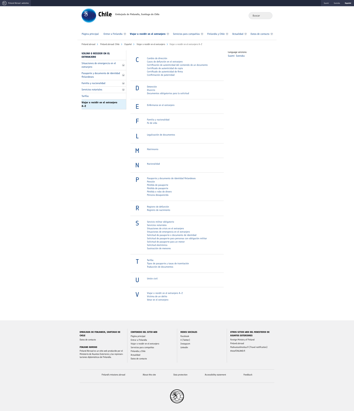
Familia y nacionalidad (93, 83)
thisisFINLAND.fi (237, 351)
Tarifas (85, 96)
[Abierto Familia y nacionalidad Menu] (123, 83)
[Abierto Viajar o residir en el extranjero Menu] (168, 34)
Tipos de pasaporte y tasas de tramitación (168, 263)
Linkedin (184, 347)
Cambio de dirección (157, 58)
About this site (149, 374)
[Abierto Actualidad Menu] (245, 34)
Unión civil (152, 278)
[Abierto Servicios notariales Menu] (123, 89)
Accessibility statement (215, 374)
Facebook (184, 336)
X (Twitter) (185, 340)
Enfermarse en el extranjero (161, 105)
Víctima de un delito (157, 296)
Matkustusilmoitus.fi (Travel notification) (248, 347)
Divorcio (151, 90)
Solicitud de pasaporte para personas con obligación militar (177, 238)
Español (128, 44)
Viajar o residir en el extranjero (150, 44)
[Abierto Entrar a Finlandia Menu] (125, 34)
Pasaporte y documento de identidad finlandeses (101, 75)
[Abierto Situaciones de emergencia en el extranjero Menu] (123, 65)
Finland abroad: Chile (109, 44)
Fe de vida (152, 123)
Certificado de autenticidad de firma (165, 71)
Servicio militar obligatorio (160, 221)
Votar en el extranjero (157, 299)
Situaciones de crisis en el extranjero (165, 228)
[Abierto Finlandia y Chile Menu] (227, 34)
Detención (152, 86)
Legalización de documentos (161, 134)
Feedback (248, 374)
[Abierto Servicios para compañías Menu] (202, 34)
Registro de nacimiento (158, 210)
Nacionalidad (153, 163)
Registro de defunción (158, 206)
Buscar (268, 15)
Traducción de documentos (160, 266)
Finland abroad (88, 44)
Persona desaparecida (157, 195)
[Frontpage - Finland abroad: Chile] (89, 15)
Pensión (151, 181)
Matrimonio (152, 149)
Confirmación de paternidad (161, 75)
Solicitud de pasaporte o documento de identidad (171, 235)
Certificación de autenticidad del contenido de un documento (177, 65)
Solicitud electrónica (157, 245)
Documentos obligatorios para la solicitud (168, 93)
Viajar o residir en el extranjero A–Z (99, 104)
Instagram (185, 343)
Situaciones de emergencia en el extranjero (99, 65)
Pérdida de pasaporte (157, 185)
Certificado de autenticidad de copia (165, 68)
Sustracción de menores (159, 248)
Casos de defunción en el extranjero (165, 61)
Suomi (326, 3)
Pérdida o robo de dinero (159, 191)
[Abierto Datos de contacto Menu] (271, 34)
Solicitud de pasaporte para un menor (166, 241)
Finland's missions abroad (113, 374)
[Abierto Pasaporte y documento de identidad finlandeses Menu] (123, 75)
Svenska (337, 3)
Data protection (180, 374)
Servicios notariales (92, 89)
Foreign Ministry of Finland (242, 339)
